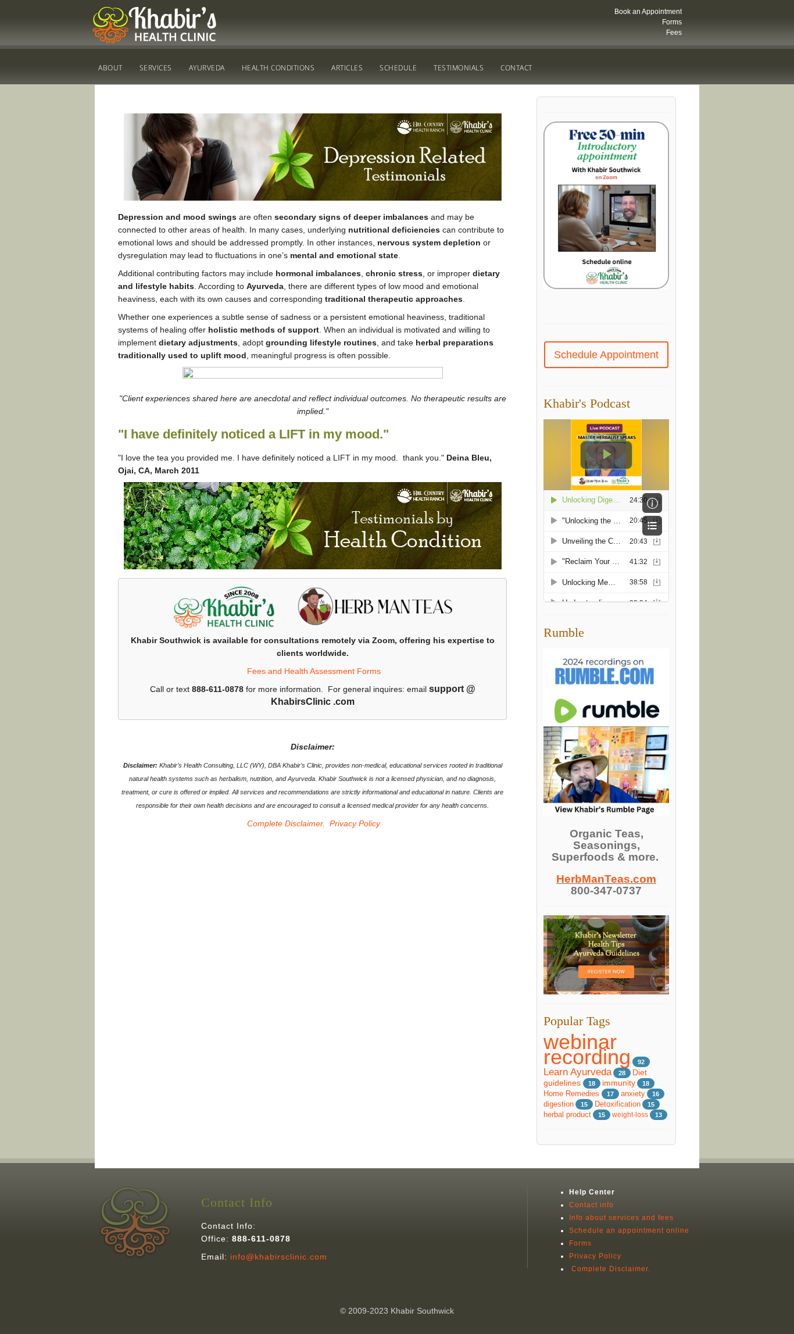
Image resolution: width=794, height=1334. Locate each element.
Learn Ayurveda (577, 1072)
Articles (347, 68)
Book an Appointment (648, 12)
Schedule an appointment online (629, 1230)
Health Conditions (278, 68)
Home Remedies (572, 1093)
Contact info (591, 1205)
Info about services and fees (621, 1218)
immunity (618, 1083)
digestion (558, 1104)
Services (156, 68)
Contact (516, 68)
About (110, 68)
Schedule (398, 68)
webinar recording (587, 1049)
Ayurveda (207, 68)
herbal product (567, 1115)
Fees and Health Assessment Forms (314, 671)
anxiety (633, 1093)
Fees (674, 32)
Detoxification (618, 1104)
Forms (672, 22)
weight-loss (630, 1115)
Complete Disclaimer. (285, 823)
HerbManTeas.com (606, 879)
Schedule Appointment (606, 355)
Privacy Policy (355, 823)
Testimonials (459, 68)
